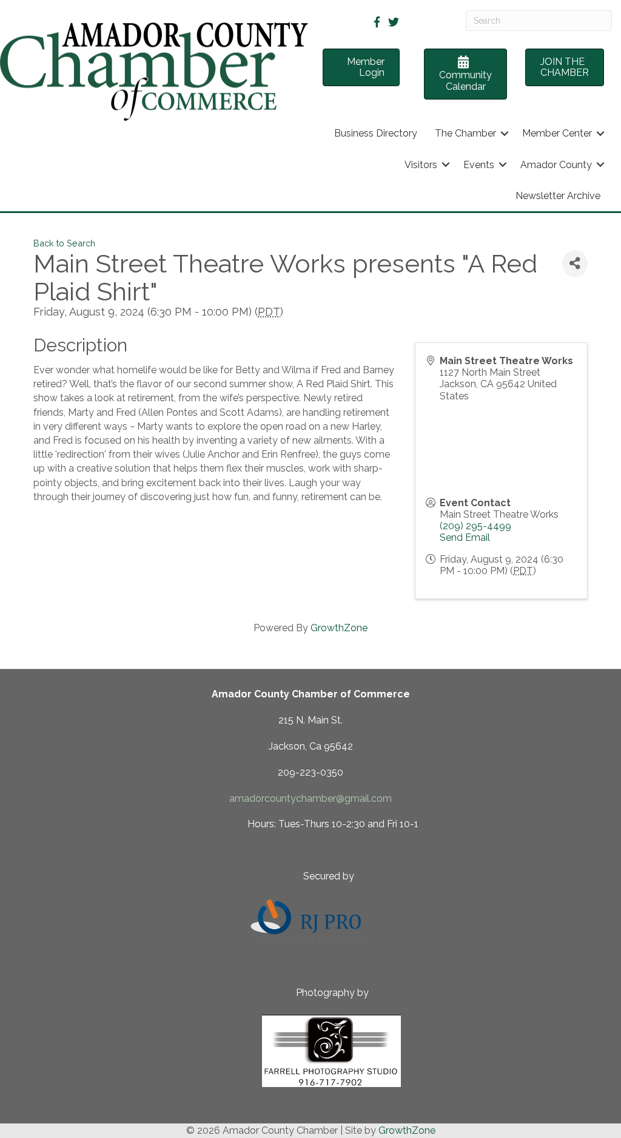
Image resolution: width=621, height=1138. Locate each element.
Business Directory (375, 133)
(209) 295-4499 (475, 526)
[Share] (575, 263)
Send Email (465, 537)
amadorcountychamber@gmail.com (310, 798)
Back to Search (64, 243)
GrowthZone (339, 628)
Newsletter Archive (557, 196)
